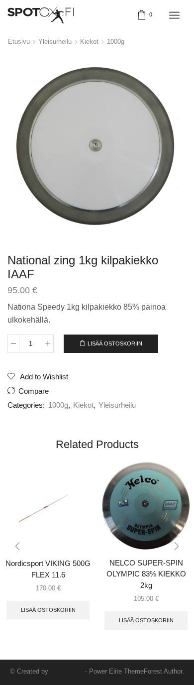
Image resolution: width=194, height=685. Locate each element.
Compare (33, 391)
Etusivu (19, 41)
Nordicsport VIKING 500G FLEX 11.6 (48, 569)
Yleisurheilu (55, 41)
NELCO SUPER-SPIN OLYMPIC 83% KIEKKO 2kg (146, 574)
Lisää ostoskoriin (115, 343)
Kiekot (89, 41)
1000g (115, 41)
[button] (17, 547)
